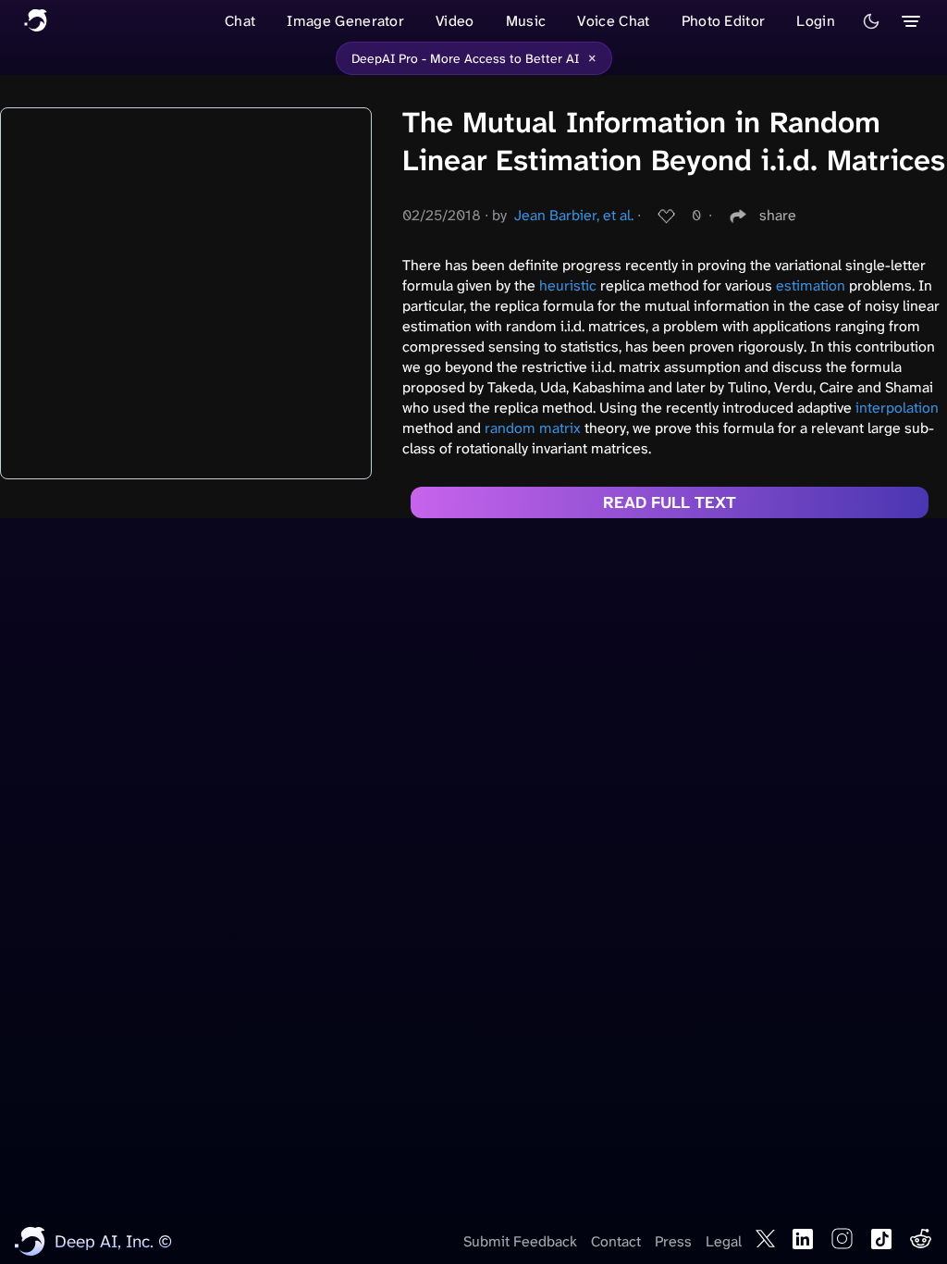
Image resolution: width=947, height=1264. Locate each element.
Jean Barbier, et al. (573, 215)
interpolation (897, 407)
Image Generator (345, 21)
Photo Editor (724, 21)
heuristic (567, 285)
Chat (240, 21)
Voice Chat (613, 21)
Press (673, 1241)
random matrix (533, 428)
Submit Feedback (520, 1241)
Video (455, 21)
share (777, 215)
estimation (810, 285)
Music (526, 21)
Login (815, 21)
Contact (616, 1241)
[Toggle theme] (871, 21)
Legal (724, 1241)
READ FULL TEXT (669, 502)
